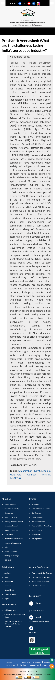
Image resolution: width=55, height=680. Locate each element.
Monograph (9, 581)
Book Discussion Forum (41, 509)
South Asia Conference (40, 581)
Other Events (37, 530)
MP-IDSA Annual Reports (31, 662)
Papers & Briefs (10, 594)
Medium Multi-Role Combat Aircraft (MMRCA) (30, 474)
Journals (8, 586)
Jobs (6, 547)
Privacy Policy (47, 665)
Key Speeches (37, 539)
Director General (11, 517)
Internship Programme (13, 543)
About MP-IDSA (10, 504)
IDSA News (9, 534)
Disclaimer (23, 665)
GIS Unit (8, 560)
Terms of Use (10, 665)
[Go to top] (52, 666)
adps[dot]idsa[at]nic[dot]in (39, 621)
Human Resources (11, 530)
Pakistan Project (10, 610)
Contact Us (9, 513)
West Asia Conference (40, 586)
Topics (7, 599)
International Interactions (14, 539)
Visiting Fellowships (12, 556)
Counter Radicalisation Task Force (15, 615)
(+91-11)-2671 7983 (36, 610)
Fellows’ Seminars (38, 521)
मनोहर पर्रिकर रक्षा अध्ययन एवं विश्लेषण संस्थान (27, 25)
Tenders (9, 662)
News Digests (9, 590)
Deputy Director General (14, 521)
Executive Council (11, 526)
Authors (7, 573)
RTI (17, 662)
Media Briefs (36, 534)
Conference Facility (12, 509)
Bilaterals (35, 504)
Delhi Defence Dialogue (41, 577)
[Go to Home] (51, 660)
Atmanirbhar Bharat (29, 470)
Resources (48, 662)
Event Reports (37, 517)
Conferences (36, 513)
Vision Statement (11, 551)
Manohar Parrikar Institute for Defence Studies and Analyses (27, 23)
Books (7, 577)
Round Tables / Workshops (42, 526)
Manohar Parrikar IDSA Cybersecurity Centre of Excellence (13, 623)
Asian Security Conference (42, 573)
